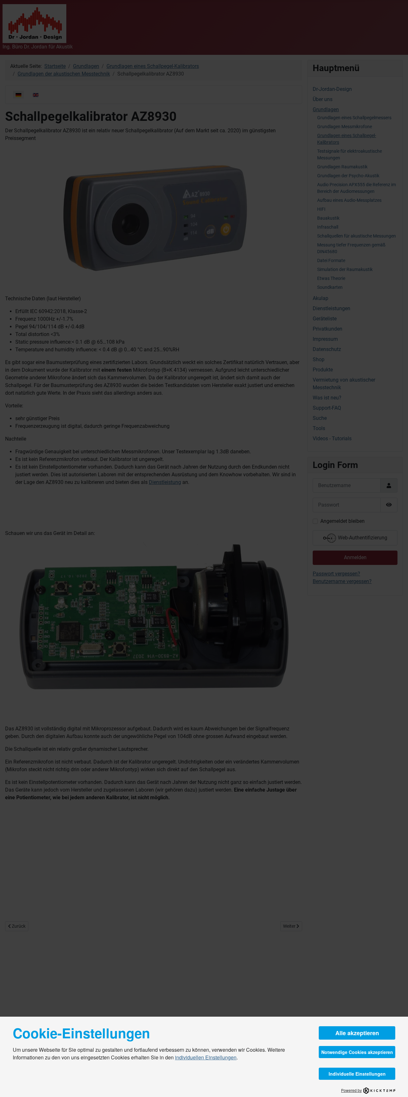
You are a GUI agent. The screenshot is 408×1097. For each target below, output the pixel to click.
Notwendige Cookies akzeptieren (357, 1052)
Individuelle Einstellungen (357, 1074)
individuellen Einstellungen (206, 1057)
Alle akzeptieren (357, 1033)
